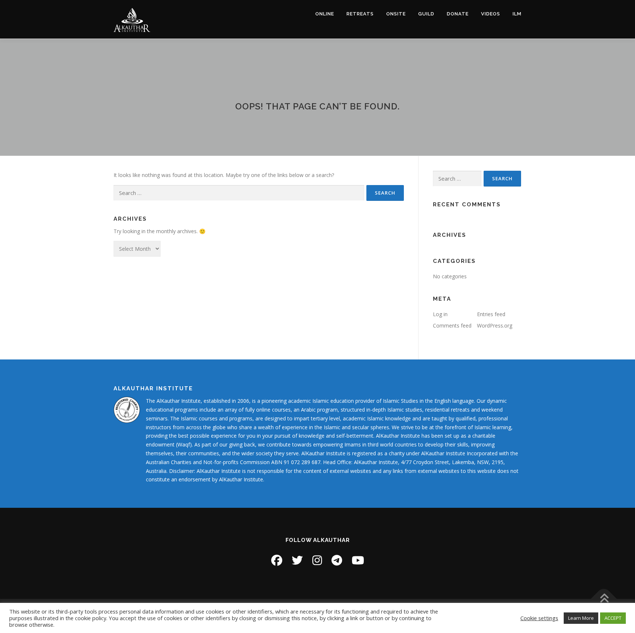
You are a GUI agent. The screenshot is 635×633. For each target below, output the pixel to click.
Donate (458, 14)
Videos (490, 14)
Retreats (360, 14)
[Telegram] (336, 560)
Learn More (581, 618)
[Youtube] (358, 560)
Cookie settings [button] (539, 618)
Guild (426, 14)
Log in (440, 314)
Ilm (517, 14)
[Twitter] (297, 560)
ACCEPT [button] (612, 618)
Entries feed (491, 314)
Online (324, 14)
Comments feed (452, 325)
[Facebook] (276, 560)
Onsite (396, 14)
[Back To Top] (604, 599)
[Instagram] (317, 560)
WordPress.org (494, 325)
